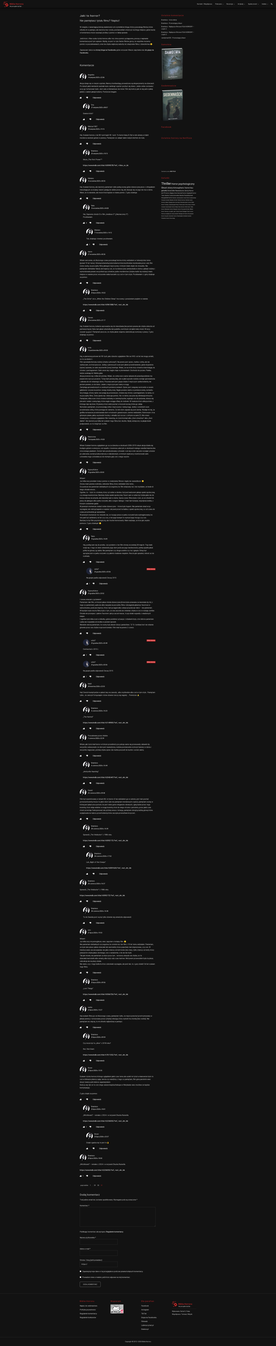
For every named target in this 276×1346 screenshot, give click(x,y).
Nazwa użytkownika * (88, 1238)
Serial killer (171, 191)
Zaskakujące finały (174, 204)
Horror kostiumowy (191, 198)
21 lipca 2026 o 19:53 (95, 933)
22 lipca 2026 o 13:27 (95, 1010)
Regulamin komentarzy (114, 1232)
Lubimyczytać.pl (147, 1325)
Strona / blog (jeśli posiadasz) (91, 1260)
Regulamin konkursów (88, 1317)
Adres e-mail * (85, 1249)
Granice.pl (145, 1329)
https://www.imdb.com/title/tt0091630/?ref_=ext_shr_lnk (108, 868)
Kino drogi (172, 218)
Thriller (166, 183)
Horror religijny (169, 193)
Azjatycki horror (191, 193)
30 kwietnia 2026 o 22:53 (96, 686)
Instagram (145, 1310)
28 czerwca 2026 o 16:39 (99, 829)
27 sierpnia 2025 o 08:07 (99, 107)
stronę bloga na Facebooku (105, 50)
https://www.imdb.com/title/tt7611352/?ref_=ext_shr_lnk (105, 1055)
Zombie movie (188, 200)
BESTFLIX (173, 171)
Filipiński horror (165, 218)
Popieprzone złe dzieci (174, 202)
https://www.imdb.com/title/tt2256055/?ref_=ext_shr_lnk (105, 1121)
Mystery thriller (173, 200)
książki (166, 216)
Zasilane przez (165, 171)
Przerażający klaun (175, 23)
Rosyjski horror (177, 209)
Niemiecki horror (169, 209)
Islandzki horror (173, 216)
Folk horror (187, 207)
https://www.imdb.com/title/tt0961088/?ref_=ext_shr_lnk (105, 305)
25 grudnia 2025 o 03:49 (99, 643)
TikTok (144, 1314)
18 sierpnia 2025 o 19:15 (96, 129)
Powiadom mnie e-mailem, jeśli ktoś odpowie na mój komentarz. (106, 1277)
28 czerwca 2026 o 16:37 (96, 884)
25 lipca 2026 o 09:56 (98, 982)
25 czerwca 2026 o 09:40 (96, 793)
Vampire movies (165, 200)
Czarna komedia (174, 195)
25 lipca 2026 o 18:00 (95, 1158)
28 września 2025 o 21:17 (96, 320)
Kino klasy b (188, 204)
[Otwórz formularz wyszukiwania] (272, 4)
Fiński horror (190, 211)
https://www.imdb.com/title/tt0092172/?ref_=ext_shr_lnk (105, 841)
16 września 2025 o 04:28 (100, 208)
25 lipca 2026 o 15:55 (95, 1070)
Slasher (181, 195)
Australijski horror (170, 207)
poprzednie (84, 1185)
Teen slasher (165, 195)
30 (98, 1185)
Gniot (184, 198)
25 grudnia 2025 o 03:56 (102, 572)
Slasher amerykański (177, 198)
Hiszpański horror (166, 198)
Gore (175, 193)
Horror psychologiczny (182, 184)
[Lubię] (81, 98)
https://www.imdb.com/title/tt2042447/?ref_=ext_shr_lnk (105, 777)
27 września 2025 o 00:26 (96, 254)
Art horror (185, 213)
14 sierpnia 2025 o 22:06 (96, 77)
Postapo (181, 213)
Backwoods (180, 216)
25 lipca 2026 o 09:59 (98, 1037)
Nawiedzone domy (182, 191)
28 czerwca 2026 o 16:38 (99, 911)
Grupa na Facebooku (149, 1317)
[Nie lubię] (87, 98)
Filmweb (144, 1321)
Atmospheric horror (181, 188)
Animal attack (164, 202)
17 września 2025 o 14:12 (103, 233)
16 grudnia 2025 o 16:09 (99, 539)
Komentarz (84, 1206)
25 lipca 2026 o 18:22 (98, 293)
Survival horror (182, 193)
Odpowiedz (97, 98)
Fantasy (167, 204)
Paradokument (188, 195)
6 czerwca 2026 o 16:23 (99, 711)
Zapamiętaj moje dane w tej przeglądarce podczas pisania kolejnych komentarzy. (112, 1271)
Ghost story (166, 187)
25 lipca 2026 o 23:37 (101, 1137)
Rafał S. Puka (185, 1311)
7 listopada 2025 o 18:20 (96, 439)
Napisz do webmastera (88, 1306)
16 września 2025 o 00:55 (96, 181)
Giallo (177, 211)
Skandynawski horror (185, 202)
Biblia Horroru (17, 4)
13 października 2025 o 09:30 (98, 350)
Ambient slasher (187, 216)
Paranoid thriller (185, 209)
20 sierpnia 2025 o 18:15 (99, 153)
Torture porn (182, 204)
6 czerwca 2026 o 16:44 (99, 765)
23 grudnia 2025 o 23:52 (96, 593)
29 (95, 1185)
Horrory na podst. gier (170, 211)
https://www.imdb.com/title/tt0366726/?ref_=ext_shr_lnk (105, 994)
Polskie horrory (181, 200)
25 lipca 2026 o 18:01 (98, 1109)
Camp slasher (174, 213)
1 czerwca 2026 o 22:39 (96, 738)
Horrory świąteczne (166, 213)
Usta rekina (173, 20)
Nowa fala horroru (180, 207)
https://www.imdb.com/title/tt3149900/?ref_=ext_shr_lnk (105, 723)
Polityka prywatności (88, 1310)
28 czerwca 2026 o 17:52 (102, 856)
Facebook (145, 1306)
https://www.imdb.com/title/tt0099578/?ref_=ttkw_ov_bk (105, 165)
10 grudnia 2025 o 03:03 (96, 472)
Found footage (182, 211)
